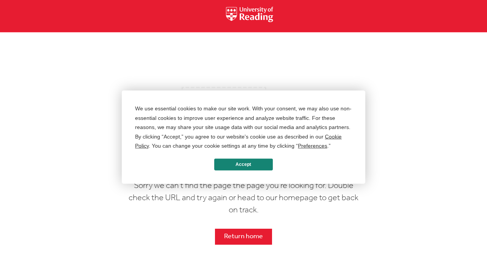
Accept (243, 164)
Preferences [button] (312, 146)
